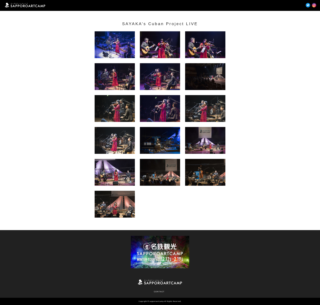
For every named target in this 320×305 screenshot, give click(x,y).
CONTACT (159, 292)
